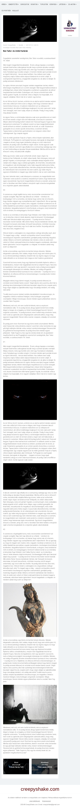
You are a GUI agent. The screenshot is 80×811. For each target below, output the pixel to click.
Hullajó (15, 10)
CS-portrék (6, 10)
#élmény (28, 47)
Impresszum (46, 801)
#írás (24, 47)
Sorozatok (24, 4)
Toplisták (44, 4)
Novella (21, 45)
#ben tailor (19, 47)
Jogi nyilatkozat (34, 801)
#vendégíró (6, 47)
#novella (12, 47)
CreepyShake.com (32, 804)
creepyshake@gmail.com (51, 804)
